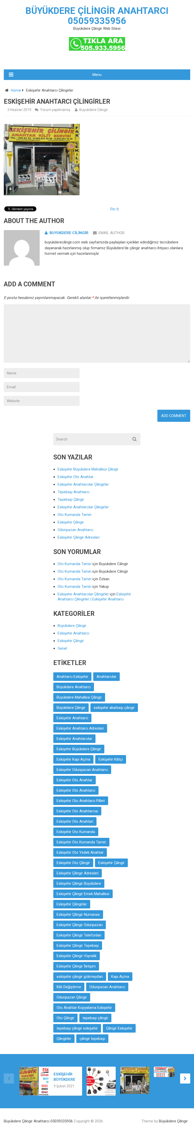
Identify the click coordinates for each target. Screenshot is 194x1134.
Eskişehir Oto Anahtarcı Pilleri (81, 800)
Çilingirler (64, 1038)
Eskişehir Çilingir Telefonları (79, 935)
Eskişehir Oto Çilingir (73, 863)
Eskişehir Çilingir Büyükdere (79, 883)
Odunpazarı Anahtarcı (75, 530)
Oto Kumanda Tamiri (74, 514)
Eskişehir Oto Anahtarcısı (77, 811)
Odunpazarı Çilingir (72, 997)
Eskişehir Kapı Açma (73, 759)
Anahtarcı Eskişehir (72, 676)
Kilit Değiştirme (69, 987)
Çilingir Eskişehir (119, 1028)
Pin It (114, 209)
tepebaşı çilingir (95, 1018)
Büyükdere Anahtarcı (74, 687)
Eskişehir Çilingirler (72, 904)
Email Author (112, 233)
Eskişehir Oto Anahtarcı (76, 790)
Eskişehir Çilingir (71, 522)
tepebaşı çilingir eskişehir (77, 1028)
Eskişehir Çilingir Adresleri (79, 537)
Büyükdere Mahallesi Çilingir (79, 697)
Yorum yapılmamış (55, 110)
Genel (62, 648)
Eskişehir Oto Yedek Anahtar (80, 852)
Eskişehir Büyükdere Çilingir (79, 749)
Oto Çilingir (65, 1018)
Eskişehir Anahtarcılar (74, 738)
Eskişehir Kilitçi (111, 759)
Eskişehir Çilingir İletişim (76, 966)
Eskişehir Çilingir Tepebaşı (78, 945)
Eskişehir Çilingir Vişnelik (76, 956)
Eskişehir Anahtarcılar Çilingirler (83, 484)
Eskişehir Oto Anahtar (75, 477)
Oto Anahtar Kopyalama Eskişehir (84, 1007)
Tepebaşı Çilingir (71, 499)
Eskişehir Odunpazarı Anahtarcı (82, 769)
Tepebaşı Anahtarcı (73, 492)
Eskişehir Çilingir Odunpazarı (80, 925)
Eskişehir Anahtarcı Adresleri (80, 728)
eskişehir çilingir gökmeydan (80, 976)
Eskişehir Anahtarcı (73, 633)
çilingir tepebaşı (92, 1038)
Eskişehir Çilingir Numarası (78, 914)
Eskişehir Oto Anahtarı (75, 821)
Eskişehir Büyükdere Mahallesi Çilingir (88, 469)
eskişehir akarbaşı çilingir (114, 707)
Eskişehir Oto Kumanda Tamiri (81, 842)
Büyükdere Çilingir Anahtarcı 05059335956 (97, 16)
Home (16, 90)
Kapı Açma (120, 976)
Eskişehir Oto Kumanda (76, 831)
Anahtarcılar (106, 676)
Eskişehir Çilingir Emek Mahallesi (83, 894)
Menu (97, 74)
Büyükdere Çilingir (72, 625)
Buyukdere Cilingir (93, 110)
